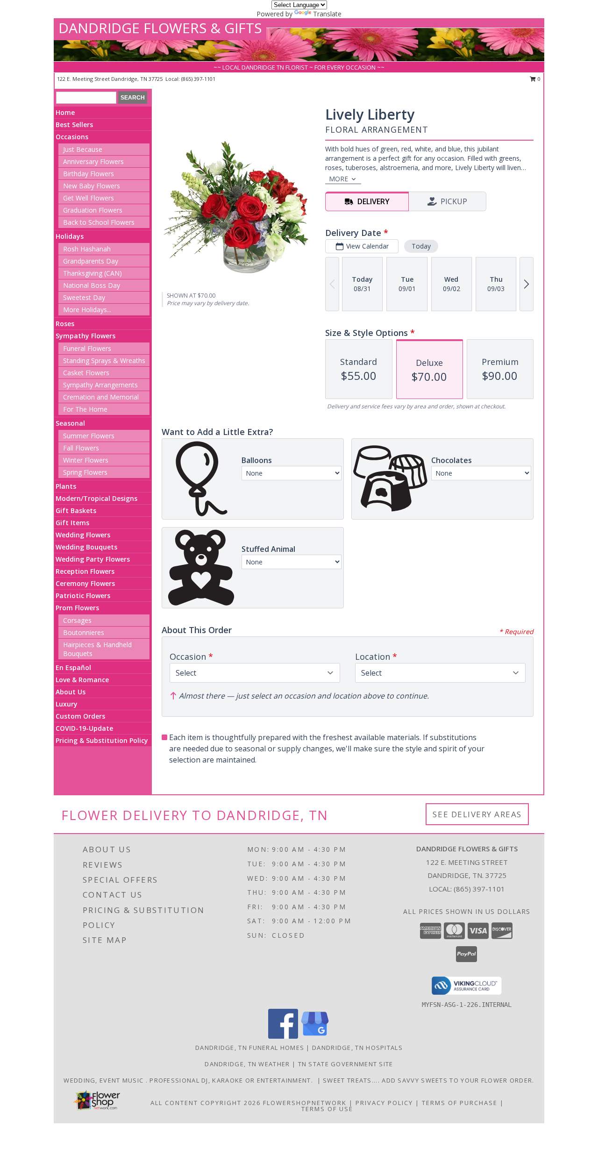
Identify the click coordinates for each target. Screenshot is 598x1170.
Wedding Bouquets (86, 546)
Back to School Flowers (99, 222)
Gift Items (72, 522)
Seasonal (70, 423)
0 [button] (538, 78)
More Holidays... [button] (87, 309)
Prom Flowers (77, 607)
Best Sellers (74, 124)
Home (65, 112)
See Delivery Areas (477, 814)
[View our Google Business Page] (315, 1036)
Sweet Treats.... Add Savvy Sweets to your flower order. (428, 1080)
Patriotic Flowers (83, 595)
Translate (327, 13)
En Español (73, 667)
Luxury (67, 703)
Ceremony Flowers (85, 583)
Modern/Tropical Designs (96, 498)
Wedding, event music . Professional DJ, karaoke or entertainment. (190, 1080)
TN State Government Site (345, 1064)
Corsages (77, 620)
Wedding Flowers (83, 534)
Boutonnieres (83, 632)
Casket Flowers (86, 372)
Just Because (82, 149)
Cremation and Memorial (101, 396)
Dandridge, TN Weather (247, 1064)
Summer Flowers (88, 435)
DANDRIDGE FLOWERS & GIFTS (160, 28)
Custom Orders (80, 716)
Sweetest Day (84, 297)
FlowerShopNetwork (305, 1103)
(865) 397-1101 (198, 78)
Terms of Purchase (460, 1103)
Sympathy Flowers (85, 335)
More (338, 178)
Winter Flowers (85, 460)
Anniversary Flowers (93, 161)
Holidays (70, 236)
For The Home (85, 409)
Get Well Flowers (88, 197)
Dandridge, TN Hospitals (357, 1047)
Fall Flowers (81, 447)
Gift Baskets (76, 510)
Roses (65, 323)
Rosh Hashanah (87, 248)
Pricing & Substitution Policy (102, 740)
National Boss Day (91, 285)
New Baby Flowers (91, 185)
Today (421, 246)
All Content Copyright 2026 (205, 1103)
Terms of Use (327, 1109)
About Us (70, 691)
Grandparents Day (90, 261)
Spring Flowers (85, 472)
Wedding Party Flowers (93, 559)
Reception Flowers (85, 571)
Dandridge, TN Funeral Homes (249, 1047)
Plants (66, 486)
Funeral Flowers (87, 348)
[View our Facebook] (283, 1036)
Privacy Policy (384, 1103)
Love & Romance (82, 679)
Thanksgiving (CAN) (92, 273)
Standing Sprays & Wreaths (104, 360)
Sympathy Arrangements (100, 384)
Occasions (72, 136)
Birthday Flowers (88, 173)
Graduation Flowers (92, 210)
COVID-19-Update (84, 728)
